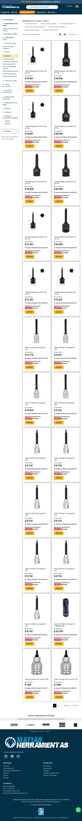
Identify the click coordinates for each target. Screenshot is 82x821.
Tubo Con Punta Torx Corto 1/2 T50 (66, 679)
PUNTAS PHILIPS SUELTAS (10, 71)
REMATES (7, 123)
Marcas (15, 12)
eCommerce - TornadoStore (33, 817)
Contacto (6, 773)
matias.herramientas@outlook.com (16, 793)
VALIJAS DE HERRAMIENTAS (7, 91)
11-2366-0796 (10, 788)
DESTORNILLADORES (11, 34)
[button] (68, 817)
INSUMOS (8, 108)
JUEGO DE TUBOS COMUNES (8, 47)
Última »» (76, 705)
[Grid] (60, 34)
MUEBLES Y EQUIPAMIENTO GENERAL (10, 117)
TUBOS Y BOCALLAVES (7, 85)
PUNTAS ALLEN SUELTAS (10, 61)
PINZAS (7, 52)
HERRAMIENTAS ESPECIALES (8, 98)
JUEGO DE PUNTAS (8, 59)
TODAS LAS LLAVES (11, 81)
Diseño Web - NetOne (18, 817)
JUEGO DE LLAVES (10, 43)
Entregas (6, 778)
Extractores (47, 766)
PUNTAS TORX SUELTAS (10, 76)
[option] (14, 725)
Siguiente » (67, 705)
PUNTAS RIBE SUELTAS (9, 74)
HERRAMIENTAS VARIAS (8, 38)
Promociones (34, 731)
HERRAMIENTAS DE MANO (10, 24)
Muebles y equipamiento (51, 773)
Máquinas (46, 771)
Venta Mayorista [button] (8, 768)
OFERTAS (7, 121)
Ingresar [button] (70, 6)
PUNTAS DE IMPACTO (9, 64)
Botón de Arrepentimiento (11, 771)
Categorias (8, 20)
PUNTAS (7, 56)
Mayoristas (41, 12)
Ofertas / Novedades (50, 775)
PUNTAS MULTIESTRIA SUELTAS (9, 68)
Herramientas (47, 768)
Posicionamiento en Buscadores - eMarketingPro (54, 817)
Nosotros (41, 731)
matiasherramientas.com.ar (52, 802)
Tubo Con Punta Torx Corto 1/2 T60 (36, 679)
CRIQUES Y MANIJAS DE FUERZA (10, 30)
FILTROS (7, 131)
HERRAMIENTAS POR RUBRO (10, 104)
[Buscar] (55, 7)
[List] (65, 34)
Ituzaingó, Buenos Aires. (12, 791)
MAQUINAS (8, 112)
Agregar (30, 91)
